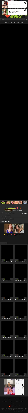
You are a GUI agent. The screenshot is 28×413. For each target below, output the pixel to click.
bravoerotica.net (17, 405)
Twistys (8, 216)
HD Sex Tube (5, 8)
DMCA (17, 401)
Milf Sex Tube (23, 8)
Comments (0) (20, 210)
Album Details (8, 210)
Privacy (22, 401)
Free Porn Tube (17, 8)
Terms (11, 401)
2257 (14, 403)
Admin (25, 213)
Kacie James (6, 218)
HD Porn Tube (11, 8)
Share (14, 210)
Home (4, 399)
